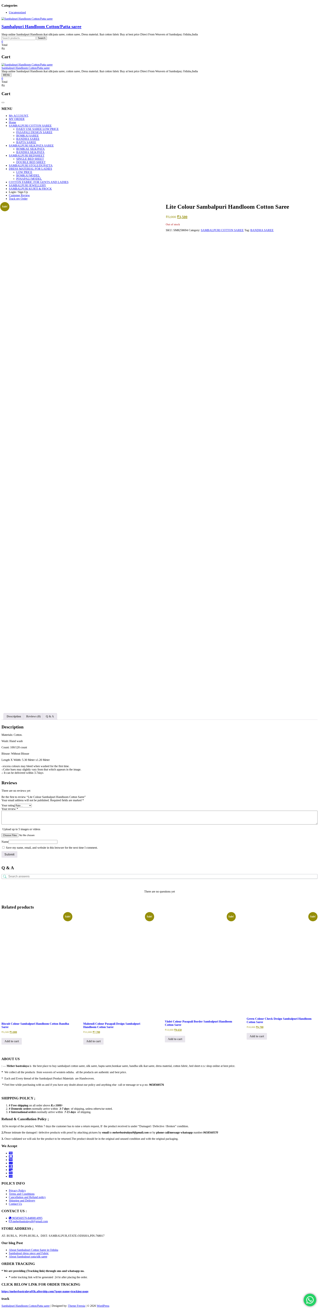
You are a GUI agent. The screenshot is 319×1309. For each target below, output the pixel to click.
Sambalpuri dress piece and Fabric (29, 1253)
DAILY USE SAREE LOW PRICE (37, 129)
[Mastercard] (11, 1156)
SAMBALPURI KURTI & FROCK (30, 188)
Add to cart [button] (11, 1041)
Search (41, 38)
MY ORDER (17, 119)
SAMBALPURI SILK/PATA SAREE (31, 145)
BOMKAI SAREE (27, 135)
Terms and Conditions (22, 1193)
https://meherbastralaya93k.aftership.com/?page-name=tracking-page (44, 1291)
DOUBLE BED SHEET (31, 162)
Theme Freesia (76, 1305)
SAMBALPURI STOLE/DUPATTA (31, 165)
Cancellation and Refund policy (27, 1197)
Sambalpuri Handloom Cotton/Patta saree (41, 26)
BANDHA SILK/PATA (30, 152)
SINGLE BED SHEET (30, 158)
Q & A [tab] (50, 716)
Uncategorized (17, 12)
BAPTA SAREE (26, 142)
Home (12, 122)
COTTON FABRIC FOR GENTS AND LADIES (38, 182)
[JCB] (11, 1176)
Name (4, 841)
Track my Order (18, 198)
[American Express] (11, 1153)
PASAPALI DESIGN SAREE (34, 132)
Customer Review (19, 195)
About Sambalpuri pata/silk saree (28, 1256)
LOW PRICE (24, 172)
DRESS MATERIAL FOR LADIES (30, 168)
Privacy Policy (17, 1190)
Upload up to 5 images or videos (21, 829)
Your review (9, 808)
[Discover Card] (11, 1169)
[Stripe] (11, 1173)
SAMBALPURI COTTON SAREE (30, 125)
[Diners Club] (11, 1166)
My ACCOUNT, (19, 115)
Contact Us (15, 1203)
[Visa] (11, 1159)
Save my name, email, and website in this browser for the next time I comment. (52, 847)
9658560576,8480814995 (26, 1218)
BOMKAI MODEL (28, 175)
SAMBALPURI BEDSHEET (26, 155)
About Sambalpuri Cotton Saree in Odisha (33, 1249)
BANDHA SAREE (28, 138)
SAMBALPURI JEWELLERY (27, 185)
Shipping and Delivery (22, 1200)
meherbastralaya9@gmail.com (30, 1221)
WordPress (103, 1305)
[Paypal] (11, 1163)
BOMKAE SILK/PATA (30, 148)
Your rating (8, 805)
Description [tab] (14, 716)
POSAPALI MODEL (29, 178)
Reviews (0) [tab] (33, 716)
